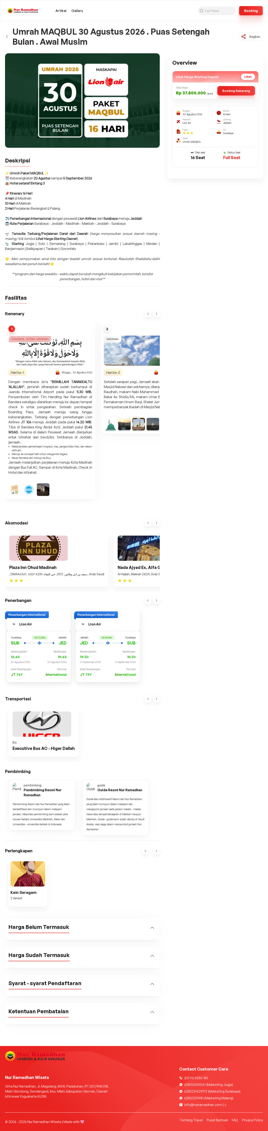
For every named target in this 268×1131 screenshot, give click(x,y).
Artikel (60, 11)
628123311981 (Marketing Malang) (208, 1098)
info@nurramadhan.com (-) (205, 1105)
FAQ (235, 1120)
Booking (251, 11)
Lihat (248, 76)
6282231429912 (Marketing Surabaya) (212, 1091)
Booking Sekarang (236, 91)
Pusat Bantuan (217, 1120)
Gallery (77, 11)
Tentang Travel (191, 1120)
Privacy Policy (252, 1120)
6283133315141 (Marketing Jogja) (208, 1085)
